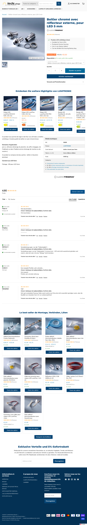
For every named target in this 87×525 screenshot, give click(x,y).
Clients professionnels (30, 480)
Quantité (49, 66)
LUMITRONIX (67, 146)
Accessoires (31, 9)
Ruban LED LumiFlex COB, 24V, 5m (28, 113)
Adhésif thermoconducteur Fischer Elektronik (12, 337)
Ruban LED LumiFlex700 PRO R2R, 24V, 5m (45, 114)
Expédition (5, 479)
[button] (66, 34)
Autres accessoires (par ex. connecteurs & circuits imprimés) (67, 165)
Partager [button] (45, 216)
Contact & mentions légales (9, 514)
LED (22, 9)
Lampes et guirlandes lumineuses (50, 9)
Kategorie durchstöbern (43, 437)
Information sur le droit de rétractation (13, 516)
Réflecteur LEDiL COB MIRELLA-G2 (52, 377)
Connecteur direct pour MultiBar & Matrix (31, 337)
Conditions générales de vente (31, 518)
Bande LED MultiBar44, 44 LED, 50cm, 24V (64, 114)
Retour (4, 482)
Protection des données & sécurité (11, 518)
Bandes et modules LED (10, 9)
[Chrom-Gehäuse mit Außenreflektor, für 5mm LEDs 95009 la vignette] (4, 64)
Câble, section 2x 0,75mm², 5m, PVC (74, 377)
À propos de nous (28, 477)
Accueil (4, 14)
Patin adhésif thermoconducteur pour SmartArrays (31, 416)
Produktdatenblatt (13, 125)
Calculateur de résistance (10, 493)
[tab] (73, 199)
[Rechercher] (58, 4)
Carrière (4, 484)
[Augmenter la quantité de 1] (61, 70)
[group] (11, 190)
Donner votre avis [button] (77, 192)
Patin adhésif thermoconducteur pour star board (74, 338)
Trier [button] (4, 199)
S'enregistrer (59, 461)
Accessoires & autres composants (56, 163)
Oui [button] (37, 216)
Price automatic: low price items (55, 169)
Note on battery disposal (9, 491)
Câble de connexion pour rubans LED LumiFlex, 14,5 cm (32, 378)
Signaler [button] (41, 216)
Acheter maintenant (66, 76)
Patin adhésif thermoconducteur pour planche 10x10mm (11, 378)
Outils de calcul (7, 496)
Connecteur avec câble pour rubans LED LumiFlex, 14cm (12, 416)
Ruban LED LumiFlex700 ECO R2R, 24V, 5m (9, 114)
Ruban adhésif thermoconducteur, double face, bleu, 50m (53, 338)
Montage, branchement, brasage (60, 167)
